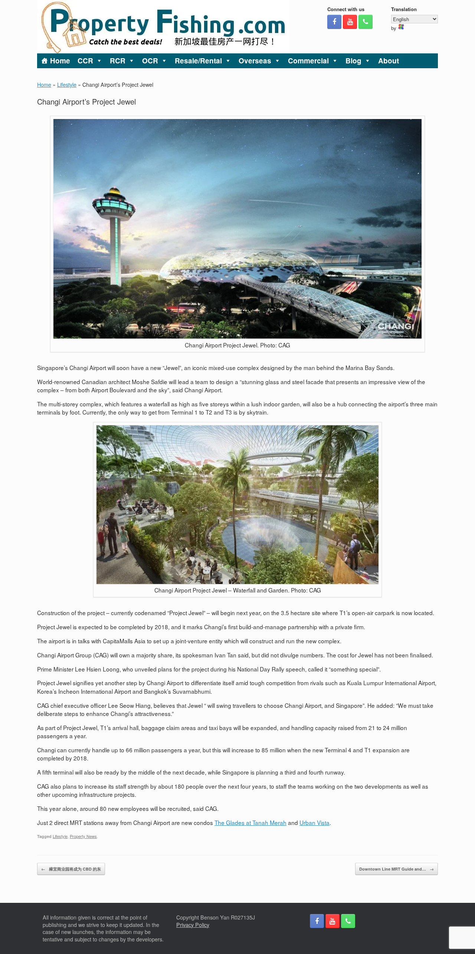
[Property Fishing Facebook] (334, 22)
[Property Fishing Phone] (365, 22)
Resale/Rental (198, 61)
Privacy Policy (192, 924)
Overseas (255, 61)
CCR (85, 61)
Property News (83, 836)
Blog (353, 61)
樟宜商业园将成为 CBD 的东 (71, 869)
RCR (117, 61)
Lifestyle (66, 84)
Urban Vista (314, 822)
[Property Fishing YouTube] (350, 22)
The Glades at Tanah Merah (250, 822)
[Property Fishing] (163, 26)
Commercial (308, 61)
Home (60, 61)
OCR (150, 61)
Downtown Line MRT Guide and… (396, 869)
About (388, 61)
